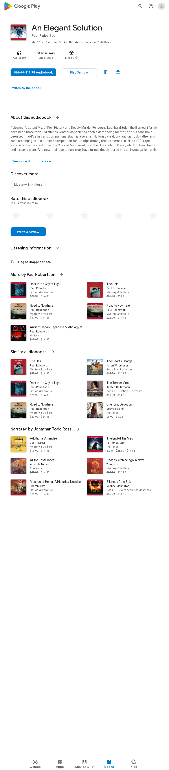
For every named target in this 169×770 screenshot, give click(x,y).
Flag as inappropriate (31, 262)
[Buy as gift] (118, 72)
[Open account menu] (161, 6)
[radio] (16, 215)
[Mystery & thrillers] (28, 184)
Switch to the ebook (26, 88)
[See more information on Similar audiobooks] (52, 352)
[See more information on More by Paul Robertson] (61, 274)
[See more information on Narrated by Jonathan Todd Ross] (77, 429)
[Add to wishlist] (105, 72)
